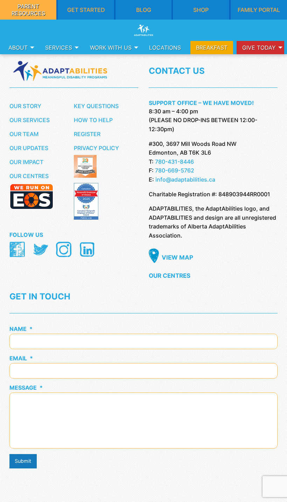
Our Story (25, 105)
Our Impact (26, 161)
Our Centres (29, 175)
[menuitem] (19, 47)
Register (87, 133)
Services (58, 47)
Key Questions (96, 105)
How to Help (93, 119)
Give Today (259, 47)
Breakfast (211, 47)
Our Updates (28, 147)
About (18, 47)
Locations (165, 47)
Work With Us (111, 47)
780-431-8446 (174, 161)
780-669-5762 (174, 170)
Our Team (23, 133)
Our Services (29, 119)
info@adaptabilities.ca (185, 179)
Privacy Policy (96, 147)
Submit (23, 461)
